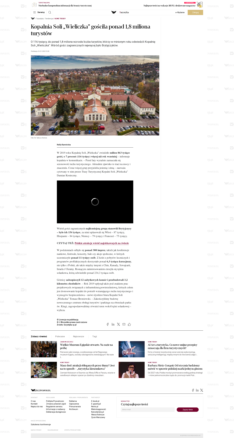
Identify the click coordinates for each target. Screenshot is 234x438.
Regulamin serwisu (54, 406)
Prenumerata (75, 406)
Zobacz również (39, 336)
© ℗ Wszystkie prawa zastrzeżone (72, 322)
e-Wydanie (180, 12)
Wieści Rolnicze (97, 415)
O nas (33, 401)
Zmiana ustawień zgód (56, 404)
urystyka (124, 12)
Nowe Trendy (60, 19)
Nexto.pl (94, 406)
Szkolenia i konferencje (41, 424)
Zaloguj (195, 12)
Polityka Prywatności (55, 401)
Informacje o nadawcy (55, 409)
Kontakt (34, 404)
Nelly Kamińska (64, 145)
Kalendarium (53, 430)
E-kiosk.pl (95, 401)
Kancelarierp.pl (97, 412)
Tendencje (49, 19)
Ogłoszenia (74, 404)
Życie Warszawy (98, 417)
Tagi (94, 336)
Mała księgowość (98, 409)
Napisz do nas (37, 406)
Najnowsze (78, 336)
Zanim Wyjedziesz (66, 342)
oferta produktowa (72, 430)
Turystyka (39, 19)
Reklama (73, 401)
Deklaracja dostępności (56, 412)
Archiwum (73, 409)
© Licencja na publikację (68, 320)
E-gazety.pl (96, 404)
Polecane (60, 336)
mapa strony (36, 430)
